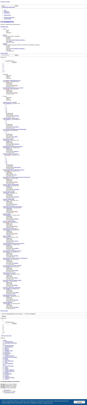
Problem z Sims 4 (7, 214)
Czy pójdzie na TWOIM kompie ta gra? (11, 80)
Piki (9, 49)
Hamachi (5, 43)
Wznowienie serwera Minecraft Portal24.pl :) (13, 206)
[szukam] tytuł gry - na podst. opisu (10, 118)
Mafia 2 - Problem (7, 236)
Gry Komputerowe (7, 21)
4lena (7, 281)
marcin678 (16, 115)
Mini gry (5, 35)
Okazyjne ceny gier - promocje (10, 102)
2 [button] (3, 64)
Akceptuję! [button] (79, 402)
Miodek (15, 277)
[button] (3, 59)
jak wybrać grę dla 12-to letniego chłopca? (12, 280)
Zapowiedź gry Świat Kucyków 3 (10, 228)
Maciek (7, 81)
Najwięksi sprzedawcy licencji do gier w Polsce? (13, 243)
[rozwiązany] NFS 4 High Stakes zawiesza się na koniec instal (16, 177)
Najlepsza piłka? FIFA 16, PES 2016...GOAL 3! (13, 169)
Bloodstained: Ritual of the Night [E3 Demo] (13, 146)
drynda (7, 130)
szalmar (15, 136)
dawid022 (16, 126)
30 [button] (3, 70)
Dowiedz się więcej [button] (48, 402)
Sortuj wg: (17, 313)
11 (6, 112)
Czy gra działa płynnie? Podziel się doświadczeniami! (14, 129)
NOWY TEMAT (4, 53)
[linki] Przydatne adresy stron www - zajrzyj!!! (13, 87)
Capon (7, 200)
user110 (10, 41)
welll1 (7, 193)
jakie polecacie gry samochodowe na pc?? (12, 250)
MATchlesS (8, 103)
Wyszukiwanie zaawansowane (8, 7)
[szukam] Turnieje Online (8, 199)
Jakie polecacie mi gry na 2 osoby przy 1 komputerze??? (15, 258)
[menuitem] (4, 10)
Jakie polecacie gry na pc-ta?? (9, 295)
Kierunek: (28, 313)
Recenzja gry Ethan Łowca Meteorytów (11, 287)
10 (6, 110)
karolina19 (8, 215)
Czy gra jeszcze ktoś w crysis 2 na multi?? (12, 265)
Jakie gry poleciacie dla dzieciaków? (11, 184)
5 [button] (3, 68)
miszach (7, 140)
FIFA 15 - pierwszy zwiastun (9, 221)
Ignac (15, 174)
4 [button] (3, 67)
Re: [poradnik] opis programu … (18, 48)
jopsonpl (8, 252)
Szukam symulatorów (8, 302)
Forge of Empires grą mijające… (18, 40)
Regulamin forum (4, 26)
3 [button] (3, 66)
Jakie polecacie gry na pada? (9, 272)
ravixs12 (8, 237)
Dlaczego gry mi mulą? (8, 139)
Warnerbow (16, 144)
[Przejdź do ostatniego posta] (19, 115)
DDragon (16, 218)
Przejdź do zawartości (5, 1)
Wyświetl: (4, 313)
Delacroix (8, 119)
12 (6, 163)
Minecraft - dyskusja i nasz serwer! (10, 153)
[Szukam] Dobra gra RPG (8, 191)
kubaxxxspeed (17, 167)
